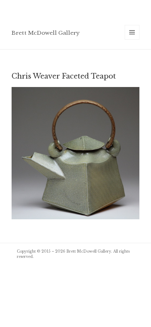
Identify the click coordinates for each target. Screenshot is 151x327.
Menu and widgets (132, 39)
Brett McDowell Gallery (46, 32)
